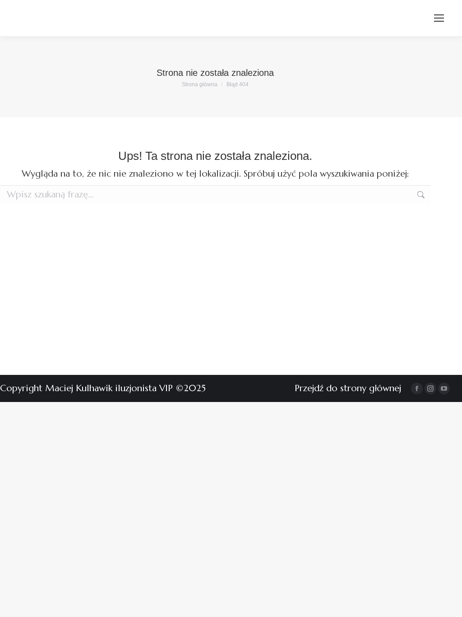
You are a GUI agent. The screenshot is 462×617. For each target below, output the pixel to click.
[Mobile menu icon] (439, 18)
